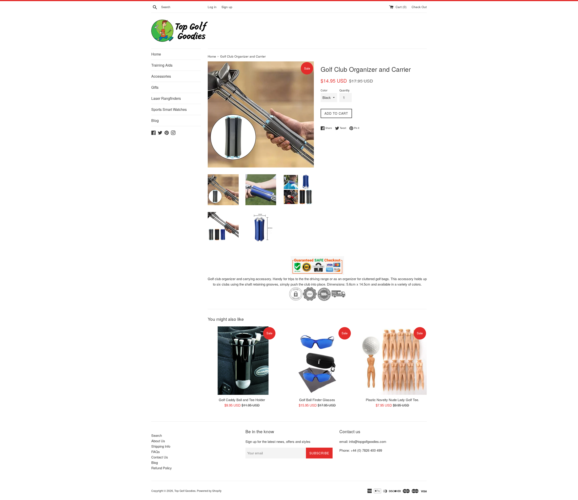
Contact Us (159, 457)
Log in (212, 7)
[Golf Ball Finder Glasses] (317, 360)
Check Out (419, 7)
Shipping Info (160, 446)
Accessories (161, 76)
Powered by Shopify (209, 491)
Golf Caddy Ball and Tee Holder (242, 399)
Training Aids (161, 65)
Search (156, 435)
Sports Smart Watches (169, 109)
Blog (155, 120)
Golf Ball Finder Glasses (317, 399)
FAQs (155, 451)
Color (324, 90)
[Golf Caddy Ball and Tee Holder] (242, 360)
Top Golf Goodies (185, 491)
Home (156, 54)
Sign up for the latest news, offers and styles (277, 441)
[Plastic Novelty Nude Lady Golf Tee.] (392, 360)
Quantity (344, 90)
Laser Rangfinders (166, 98)
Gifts (154, 87)
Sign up (226, 7)
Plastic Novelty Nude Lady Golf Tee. (392, 399)
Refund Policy (161, 467)
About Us (158, 440)
